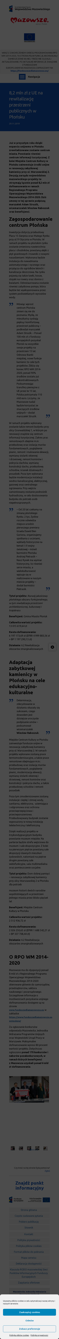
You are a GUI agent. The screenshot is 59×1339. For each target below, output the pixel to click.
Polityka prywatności (39, 1335)
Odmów (29, 1320)
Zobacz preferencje (29, 1329)
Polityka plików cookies (19, 1335)
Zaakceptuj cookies (29, 1312)
